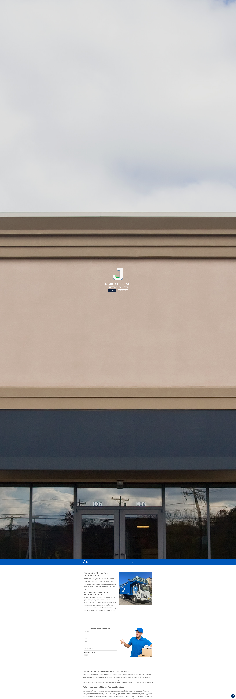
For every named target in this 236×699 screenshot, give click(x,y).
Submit (86, 655)
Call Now (112, 290)
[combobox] (100, 645)
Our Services (123, 290)
